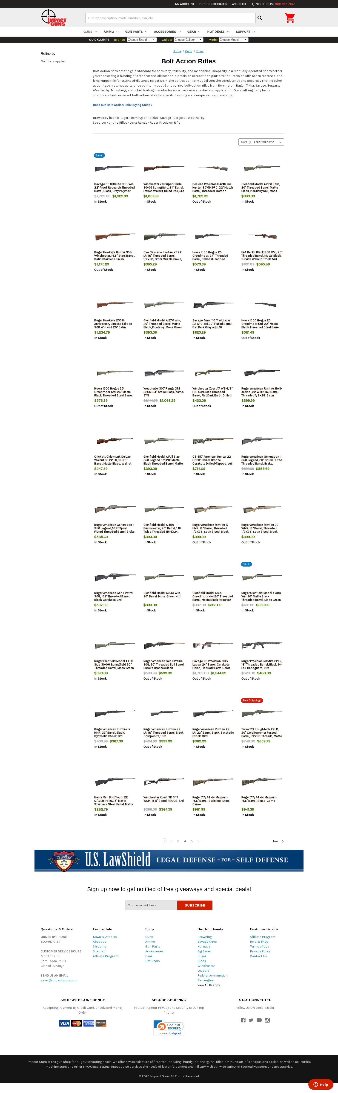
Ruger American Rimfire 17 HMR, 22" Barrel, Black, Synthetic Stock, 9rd (112, 732)
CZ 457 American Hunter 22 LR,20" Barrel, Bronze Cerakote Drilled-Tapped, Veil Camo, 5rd (212, 462)
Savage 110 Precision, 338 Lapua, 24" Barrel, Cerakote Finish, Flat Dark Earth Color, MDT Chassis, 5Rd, (211, 666)
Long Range (138, 123)
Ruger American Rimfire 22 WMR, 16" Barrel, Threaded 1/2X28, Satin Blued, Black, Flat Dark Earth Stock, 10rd (259, 530)
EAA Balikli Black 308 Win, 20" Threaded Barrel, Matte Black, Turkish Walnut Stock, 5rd (262, 255)
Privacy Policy (260, 951)
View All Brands (209, 985)
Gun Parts (134, 31)
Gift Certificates (213, 4)
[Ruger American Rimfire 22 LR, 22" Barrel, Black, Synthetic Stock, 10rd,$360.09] (213, 713)
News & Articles (105, 937)
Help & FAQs (259, 942)
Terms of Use (259, 946)
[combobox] (170, 18)
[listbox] (268, 142)
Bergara (179, 118)
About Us (99, 942)
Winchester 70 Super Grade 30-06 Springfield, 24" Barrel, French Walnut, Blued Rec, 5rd (163, 187)
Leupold (203, 971)
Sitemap (99, 951)
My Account (184, 4)
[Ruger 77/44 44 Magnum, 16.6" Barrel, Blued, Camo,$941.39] (262, 781)
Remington (139, 118)
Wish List (239, 4)
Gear (191, 31)
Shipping (99, 946)
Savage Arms (207, 942)
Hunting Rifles (116, 123)
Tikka (154, 118)
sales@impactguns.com (59, 980)
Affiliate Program (105, 956)
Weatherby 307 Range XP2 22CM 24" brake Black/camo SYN (163, 392)
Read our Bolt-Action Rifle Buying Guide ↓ (122, 105)
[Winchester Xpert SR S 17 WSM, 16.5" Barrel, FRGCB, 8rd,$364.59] (164, 781)
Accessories (165, 31)
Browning (205, 937)
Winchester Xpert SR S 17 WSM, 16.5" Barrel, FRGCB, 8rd (163, 799)
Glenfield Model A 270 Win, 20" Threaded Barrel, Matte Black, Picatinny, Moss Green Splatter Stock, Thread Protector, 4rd (162, 327)
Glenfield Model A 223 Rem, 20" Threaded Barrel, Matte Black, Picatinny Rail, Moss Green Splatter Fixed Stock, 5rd (260, 191)
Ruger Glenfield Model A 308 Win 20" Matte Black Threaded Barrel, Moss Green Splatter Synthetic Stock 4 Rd (261, 599)
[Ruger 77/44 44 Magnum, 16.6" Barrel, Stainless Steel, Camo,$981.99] (213, 781)
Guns (87, 31)
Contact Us (258, 956)
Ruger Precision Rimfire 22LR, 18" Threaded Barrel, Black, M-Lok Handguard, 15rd (261, 664)
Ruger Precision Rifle (165, 123)
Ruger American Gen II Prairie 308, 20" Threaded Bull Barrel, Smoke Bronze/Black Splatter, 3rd (163, 666)
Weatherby (196, 118)
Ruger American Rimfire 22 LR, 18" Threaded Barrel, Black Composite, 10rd (163, 732)
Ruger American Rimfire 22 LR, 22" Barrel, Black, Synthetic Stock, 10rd (213, 732)
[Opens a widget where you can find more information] (320, 1085)
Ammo (109, 31)
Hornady (204, 946)
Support (243, 31)
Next (277, 841)
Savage (165, 118)
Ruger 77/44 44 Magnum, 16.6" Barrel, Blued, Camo (259, 799)
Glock (202, 961)
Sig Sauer (204, 951)
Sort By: (246, 142)
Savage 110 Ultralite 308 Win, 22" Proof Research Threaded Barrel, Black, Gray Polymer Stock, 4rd (114, 189)
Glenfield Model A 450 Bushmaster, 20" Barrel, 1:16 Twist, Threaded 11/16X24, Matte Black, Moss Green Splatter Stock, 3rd (162, 531)
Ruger (124, 118)
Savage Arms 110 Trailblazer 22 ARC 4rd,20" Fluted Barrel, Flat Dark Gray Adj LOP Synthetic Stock (212, 325)
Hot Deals (216, 31)
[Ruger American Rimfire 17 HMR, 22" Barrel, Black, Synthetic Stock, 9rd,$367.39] (115, 713)
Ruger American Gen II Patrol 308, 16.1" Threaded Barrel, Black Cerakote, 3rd (113, 596)
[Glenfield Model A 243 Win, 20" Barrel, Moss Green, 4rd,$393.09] (164, 577)
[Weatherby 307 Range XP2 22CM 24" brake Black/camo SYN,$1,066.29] (164, 373)
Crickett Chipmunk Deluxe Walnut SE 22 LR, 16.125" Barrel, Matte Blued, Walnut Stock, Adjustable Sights (112, 462)
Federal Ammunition (213, 975)
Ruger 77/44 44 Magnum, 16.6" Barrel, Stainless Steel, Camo (211, 801)
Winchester (206, 966)
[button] (169, 1027)
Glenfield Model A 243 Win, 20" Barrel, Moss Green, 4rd (162, 594)
